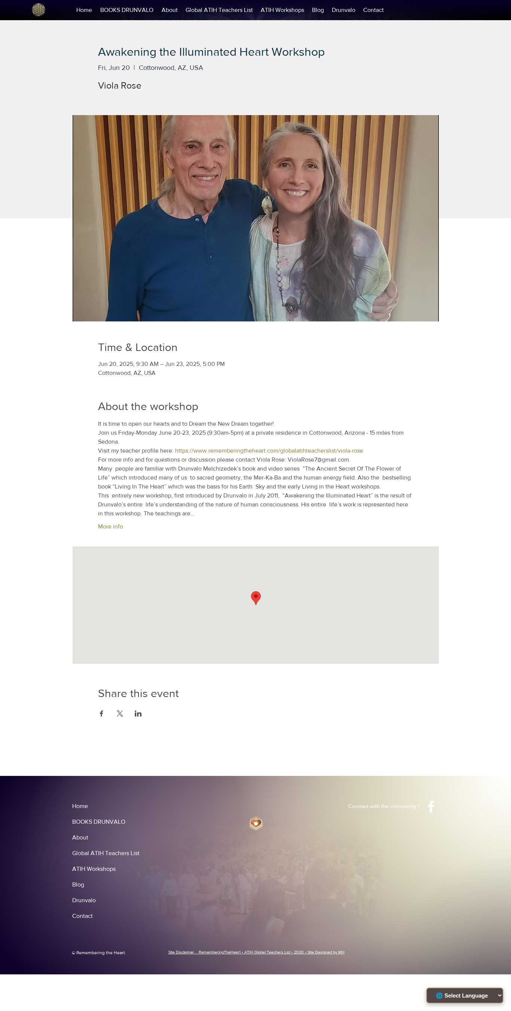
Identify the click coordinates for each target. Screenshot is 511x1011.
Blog (78, 884)
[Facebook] (431, 806)
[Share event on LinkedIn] (138, 713)
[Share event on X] (119, 713)
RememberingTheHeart (220, 952)
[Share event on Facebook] (101, 713)
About (80, 837)
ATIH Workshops (94, 869)
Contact (82, 916)
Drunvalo (84, 900)
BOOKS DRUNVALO (98, 822)
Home (80, 806)
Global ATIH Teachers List (106, 853)
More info (110, 526)
